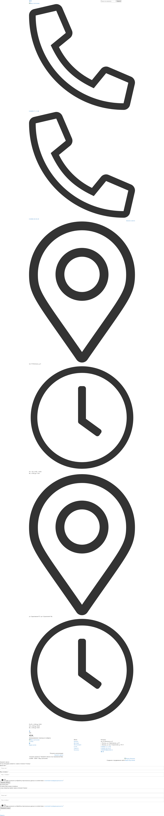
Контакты (76, 750)
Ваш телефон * (4, 772)
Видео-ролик (32, 745)
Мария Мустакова (130, 760)
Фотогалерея (77, 745)
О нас (75, 746)
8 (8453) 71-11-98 (34, 111)
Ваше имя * (3, 765)
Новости (76, 748)
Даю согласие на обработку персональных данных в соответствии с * (32, 780)
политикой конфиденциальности (54, 780)
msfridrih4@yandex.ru (107, 750)
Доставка (76, 743)
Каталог (76, 741)
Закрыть (2, 815)
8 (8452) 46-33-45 (34, 219)
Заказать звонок (130, 220)
